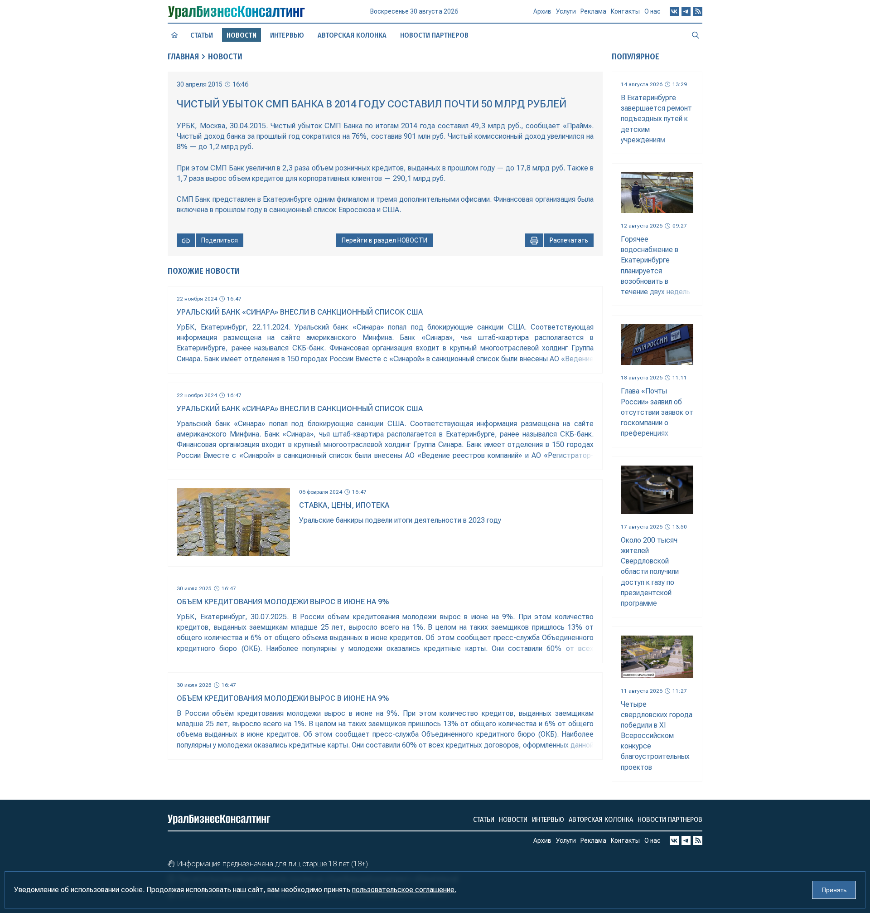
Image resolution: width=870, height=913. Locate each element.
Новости (225, 57)
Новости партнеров (434, 35)
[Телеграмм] (686, 11)
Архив (542, 11)
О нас (652, 11)
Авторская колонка (352, 35)
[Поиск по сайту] (695, 35)
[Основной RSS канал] (697, 11)
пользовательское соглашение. (404, 889)
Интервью (287, 35)
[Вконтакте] (674, 11)
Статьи (201, 35)
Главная (183, 57)
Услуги (566, 11)
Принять (834, 890)
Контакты (625, 11)
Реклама (593, 11)
